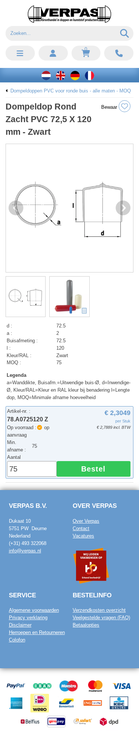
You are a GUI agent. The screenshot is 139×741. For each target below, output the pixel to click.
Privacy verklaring (28, 617)
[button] (20, 53)
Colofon (17, 640)
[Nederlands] (46, 75)
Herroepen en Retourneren (37, 632)
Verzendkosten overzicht (99, 610)
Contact (81, 528)
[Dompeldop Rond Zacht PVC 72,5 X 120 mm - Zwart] (69, 208)
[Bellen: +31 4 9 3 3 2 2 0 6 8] (118, 53)
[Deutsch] (75, 75)
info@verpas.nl (25, 551)
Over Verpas (86, 521)
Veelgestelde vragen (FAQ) (101, 617)
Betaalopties (86, 625)
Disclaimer (20, 625)
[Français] (89, 75)
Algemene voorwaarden (34, 610)
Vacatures (83, 536)
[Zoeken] (125, 33)
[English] (60, 75)
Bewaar (110, 107)
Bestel (93, 469)
